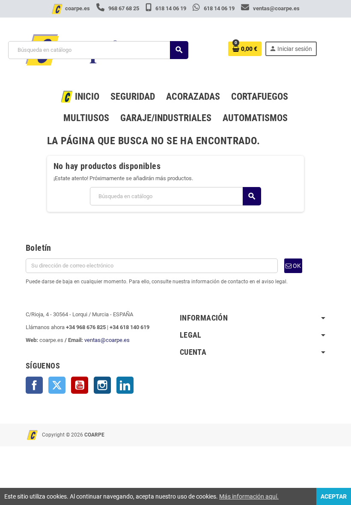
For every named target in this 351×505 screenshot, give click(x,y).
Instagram (102, 385)
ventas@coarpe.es (276, 8)
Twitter (56, 385)
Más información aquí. (249, 496)
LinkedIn (125, 385)
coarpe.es (77, 8)
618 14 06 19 (170, 8)
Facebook (34, 385)
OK (296, 265)
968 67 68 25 (123, 8)
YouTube (79, 385)
